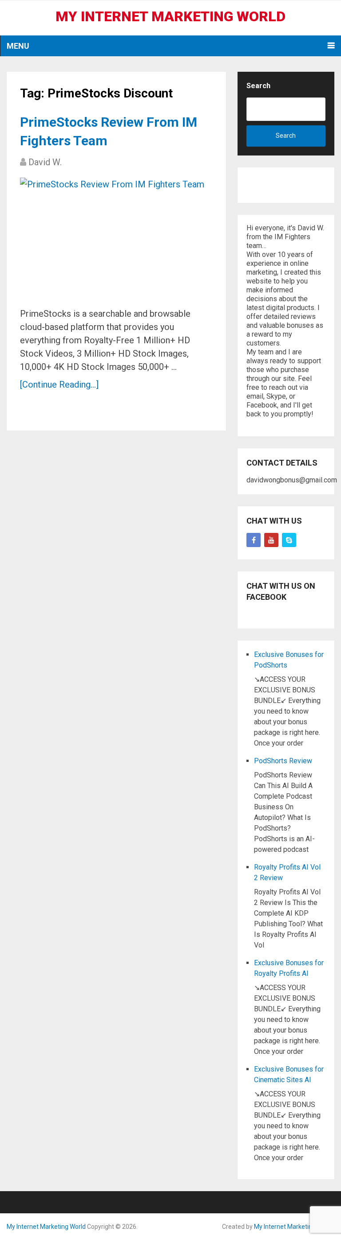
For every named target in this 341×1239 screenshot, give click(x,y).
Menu (18, 45)
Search (258, 86)
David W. (45, 162)
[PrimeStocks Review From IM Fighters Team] (112, 239)
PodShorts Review (283, 761)
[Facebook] (253, 540)
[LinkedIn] (289, 540)
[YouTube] (271, 540)
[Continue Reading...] (59, 384)
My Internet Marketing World (170, 16)
